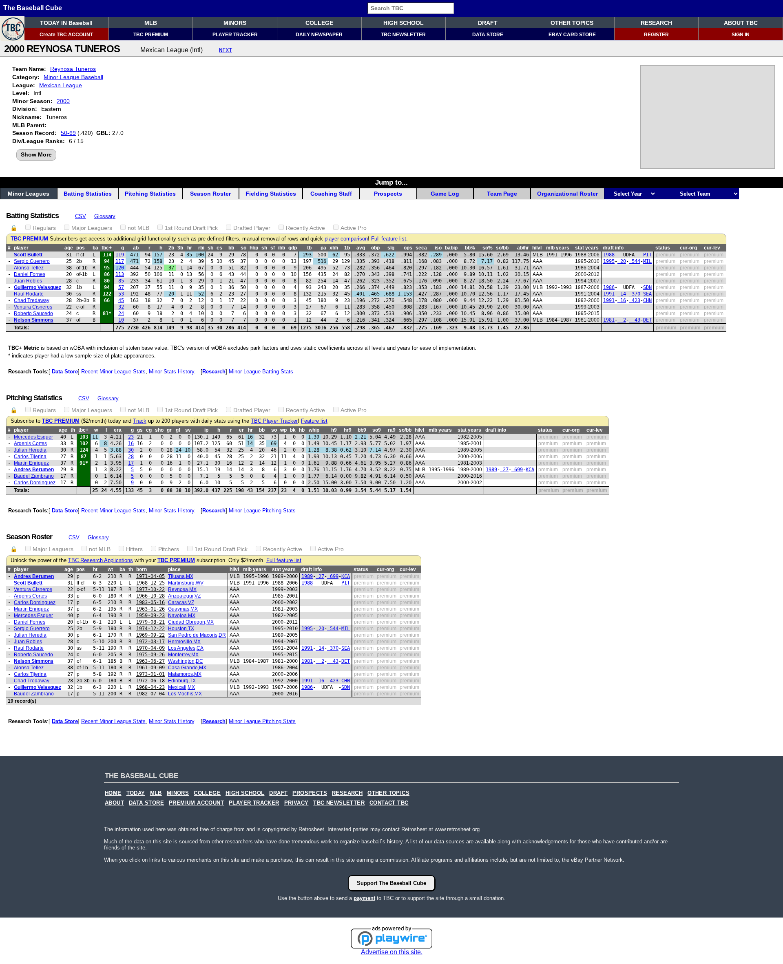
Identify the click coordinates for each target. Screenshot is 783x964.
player (21, 248)
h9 (334, 430)
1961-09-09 (150, 668)
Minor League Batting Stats (261, 371)
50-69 (68, 133)
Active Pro (354, 228)
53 (121, 294)
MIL (647, 261)
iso (438, 248)
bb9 (362, 430)
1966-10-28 (150, 596)
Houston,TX (181, 628)
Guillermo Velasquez (37, 287)
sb (210, 248)
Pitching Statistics (150, 193)
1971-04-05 (150, 576)
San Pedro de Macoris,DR (197, 635)
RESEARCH (656, 23)
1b (347, 248)
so (243, 248)
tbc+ (107, 248)
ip (206, 430)
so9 (376, 430)
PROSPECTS (309, 793)
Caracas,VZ (181, 602)
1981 (609, 320)
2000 (63, 101)
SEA (647, 294)
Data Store (65, 371)
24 (121, 313)
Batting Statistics (88, 193)
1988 (609, 255)
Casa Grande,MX (187, 668)
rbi (201, 248)
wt (110, 569)
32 (121, 307)
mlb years (557, 248)
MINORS (234, 23)
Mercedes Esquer (33, 437)
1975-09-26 (150, 654)
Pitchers (168, 549)
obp (375, 248)
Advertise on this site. (391, 952)
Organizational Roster (567, 193)
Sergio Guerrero (32, 261)
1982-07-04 (150, 694)
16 (621, 300)
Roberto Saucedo (33, 313)
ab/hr (523, 248)
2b (171, 248)
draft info (613, 248)
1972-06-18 (150, 681)
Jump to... (391, 182)
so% (487, 248)
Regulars (44, 228)
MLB (150, 23)
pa (323, 248)
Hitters (134, 549)
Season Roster (210, 193)
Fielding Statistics (271, 193)
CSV (80, 216)
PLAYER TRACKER (235, 35)
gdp (292, 248)
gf (178, 430)
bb (231, 248)
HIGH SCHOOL (403, 23)
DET (647, 320)
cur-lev (712, 248)
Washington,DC (185, 661)
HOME (113, 793)
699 (517, 469)
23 (131, 437)
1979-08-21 (150, 622)
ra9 (392, 430)
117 (119, 261)
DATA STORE (487, 35)
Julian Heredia (30, 450)
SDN (647, 287)
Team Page (502, 193)
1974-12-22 (150, 628)
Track (139, 421)
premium (665, 255)
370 (634, 294)
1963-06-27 (150, 661)
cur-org (688, 248)
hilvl (537, 248)
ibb (281, 248)
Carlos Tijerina (30, 456)
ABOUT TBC (741, 23)
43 (634, 320)
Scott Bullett (28, 255)
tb (309, 248)
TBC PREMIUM (150, 35)
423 (634, 300)
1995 (609, 261)
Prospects (388, 193)
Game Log (445, 193)
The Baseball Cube (32, 7)
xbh (334, 248)
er (241, 430)
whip (314, 430)
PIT (647, 255)
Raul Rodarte (29, 294)
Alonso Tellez (29, 268)
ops (408, 248)
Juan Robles (28, 281)
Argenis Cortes (30, 443)
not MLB (138, 228)
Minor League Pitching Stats (262, 510)
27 (504, 469)
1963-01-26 (150, 609)
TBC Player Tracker (274, 421)
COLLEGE (319, 23)
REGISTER (656, 35)
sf (272, 248)
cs (219, 248)
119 (119, 255)
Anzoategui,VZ (184, 596)
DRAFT (488, 23)
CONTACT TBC (388, 803)
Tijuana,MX (180, 576)
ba (95, 248)
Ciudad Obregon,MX (191, 622)
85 (121, 281)
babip (451, 248)
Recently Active (305, 228)
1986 (609, 287)
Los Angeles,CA (185, 648)
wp (283, 430)
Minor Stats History (171, 371)
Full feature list (388, 239)
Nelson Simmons (33, 320)
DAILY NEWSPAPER (319, 35)
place (174, 569)
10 (121, 320)
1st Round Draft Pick (191, 228)
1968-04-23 (150, 687)
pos (80, 248)
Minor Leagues (28, 193)
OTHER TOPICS (572, 23)
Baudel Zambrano (34, 476)
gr (169, 430)
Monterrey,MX (183, 654)
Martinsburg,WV (185, 583)
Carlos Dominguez (34, 482)
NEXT (225, 50)
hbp (254, 248)
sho (159, 430)
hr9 (348, 430)
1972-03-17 (150, 641)
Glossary (104, 216)
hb (302, 430)
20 (621, 261)
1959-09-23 (150, 615)
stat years (587, 248)
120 (119, 268)
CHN (647, 300)
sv (188, 430)
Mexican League (60, 85)
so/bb (502, 248)
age (68, 248)
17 (131, 463)
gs (140, 430)
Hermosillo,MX (184, 641)
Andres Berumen (34, 469)
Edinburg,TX (182, 681)
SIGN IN (741, 35)
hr (189, 248)
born (141, 569)
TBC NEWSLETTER (403, 35)
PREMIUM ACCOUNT (196, 803)
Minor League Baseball (73, 77)
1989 (491, 469)
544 (634, 261)
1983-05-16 (150, 602)
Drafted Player (251, 228)
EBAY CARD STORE (572, 35)
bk (293, 430)
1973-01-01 (150, 674)
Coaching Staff (331, 193)
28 (131, 456)
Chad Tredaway (31, 300)
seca (421, 248)
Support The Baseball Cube (391, 883)
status (662, 248)
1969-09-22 (150, 635)
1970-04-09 (150, 648)
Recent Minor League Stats (113, 371)
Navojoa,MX (181, 615)
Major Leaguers (91, 228)
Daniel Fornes (29, 274)
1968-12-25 (150, 583)
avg (360, 248)
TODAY (135, 793)
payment (364, 898)
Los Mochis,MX (185, 694)
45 (121, 300)
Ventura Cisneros (33, 307)
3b (180, 248)
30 (131, 450)
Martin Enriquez (31, 463)
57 (121, 287)
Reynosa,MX (182, 589)
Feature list (314, 421)
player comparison (346, 239)
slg (390, 248)
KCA (530, 469)
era (118, 430)
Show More (36, 154)
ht (95, 569)
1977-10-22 (150, 589)
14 (621, 294)
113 (119, 274)
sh (264, 248)
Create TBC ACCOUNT (66, 35)
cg (149, 430)
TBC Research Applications (100, 560)
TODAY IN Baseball (66, 23)
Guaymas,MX (183, 609)
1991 (609, 294)
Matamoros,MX (184, 674)
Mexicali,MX (181, 687)
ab (136, 248)
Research (214, 371)
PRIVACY (296, 803)
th (73, 430)
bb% (470, 248)
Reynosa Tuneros (73, 69)
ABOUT (114, 803)
